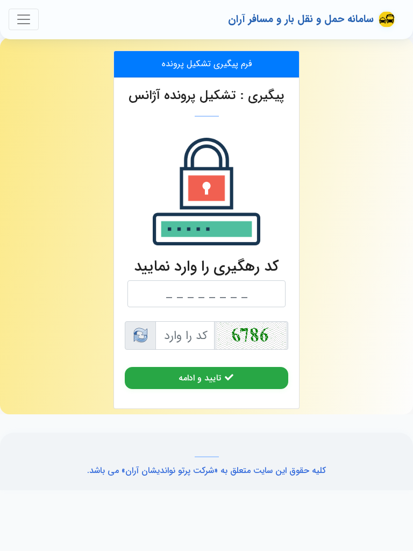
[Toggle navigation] (24, 19)
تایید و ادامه (201, 378)
